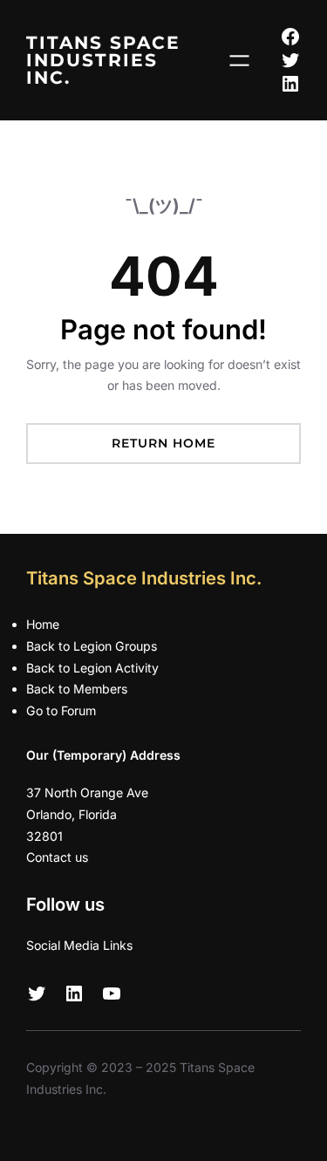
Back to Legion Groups (91, 646)
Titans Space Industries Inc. (103, 59)
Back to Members (76, 688)
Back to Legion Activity (92, 667)
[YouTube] (111, 993)
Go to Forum (61, 710)
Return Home (163, 443)
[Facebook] (290, 36)
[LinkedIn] (290, 83)
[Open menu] (239, 60)
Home (42, 624)
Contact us (57, 857)
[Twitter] (290, 60)
